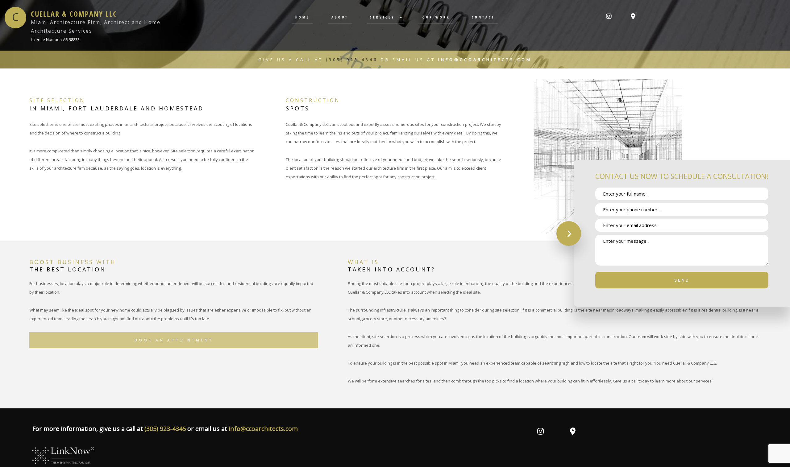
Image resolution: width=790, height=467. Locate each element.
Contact (483, 17)
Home (302, 17)
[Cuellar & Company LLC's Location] (633, 16)
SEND (682, 280)
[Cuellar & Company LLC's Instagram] (608, 16)
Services (382, 17)
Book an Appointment (174, 340)
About (339, 17)
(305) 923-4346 (353, 59)
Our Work (436, 17)
